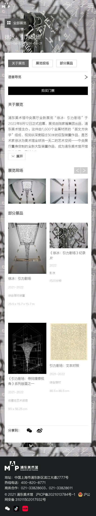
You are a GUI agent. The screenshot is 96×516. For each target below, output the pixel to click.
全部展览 (19, 23)
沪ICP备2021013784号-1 (55, 494)
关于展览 (18, 63)
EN (69, 6)
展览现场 (42, 63)
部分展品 (66, 63)
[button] (77, 170)
